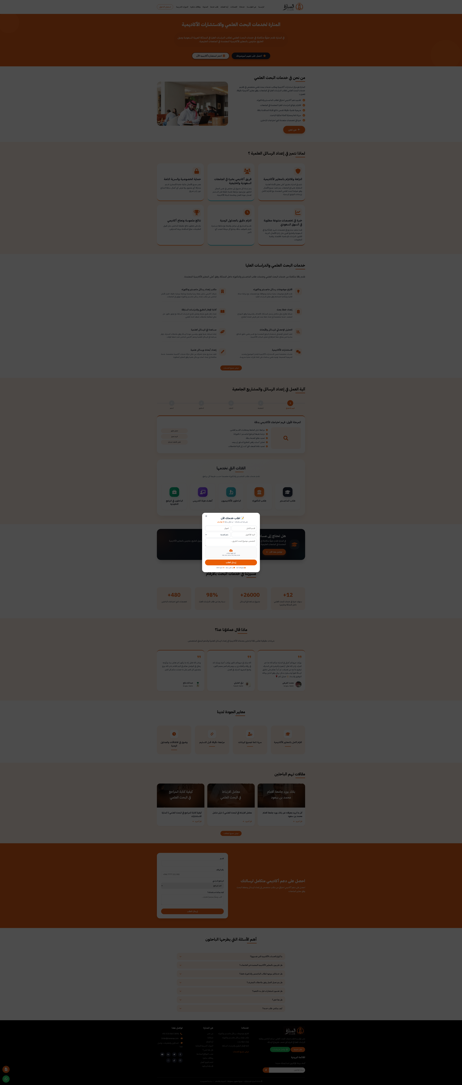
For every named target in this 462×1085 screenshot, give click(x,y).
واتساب (219, 522)
